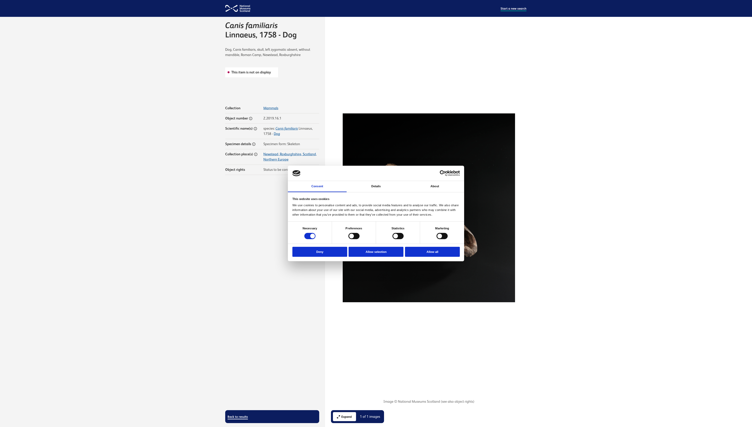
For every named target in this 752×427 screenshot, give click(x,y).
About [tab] (434, 186)
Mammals (270, 108)
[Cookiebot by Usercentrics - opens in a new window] (443, 173)
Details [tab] (376, 186)
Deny (319, 251)
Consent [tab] (317, 186)
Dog (277, 134)
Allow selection (376, 251)
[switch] (354, 236)
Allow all (432, 251)
